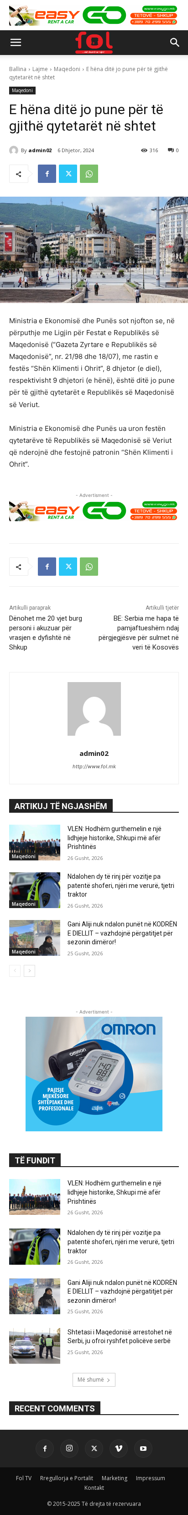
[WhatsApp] (89, 174)
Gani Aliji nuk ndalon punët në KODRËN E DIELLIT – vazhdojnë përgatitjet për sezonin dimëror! (122, 933)
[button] (15, 42)
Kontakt (94, 1488)
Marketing (114, 1478)
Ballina (17, 69)
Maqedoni (67, 69)
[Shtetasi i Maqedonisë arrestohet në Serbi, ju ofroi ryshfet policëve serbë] (34, 1346)
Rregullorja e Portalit (66, 1478)
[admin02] (15, 150)
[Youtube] (143, 1448)
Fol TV (23, 1478)
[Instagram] (69, 1448)
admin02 (40, 150)
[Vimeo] (119, 1448)
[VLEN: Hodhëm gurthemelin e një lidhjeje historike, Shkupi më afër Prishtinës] (34, 842)
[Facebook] (47, 174)
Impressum (150, 1478)
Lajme (40, 69)
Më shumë (91, 1379)
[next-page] (29, 971)
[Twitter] (68, 174)
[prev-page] (15, 971)
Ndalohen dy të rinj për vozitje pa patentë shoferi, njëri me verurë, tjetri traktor (121, 885)
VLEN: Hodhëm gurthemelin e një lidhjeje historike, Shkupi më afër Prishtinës (115, 837)
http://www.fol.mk (94, 766)
